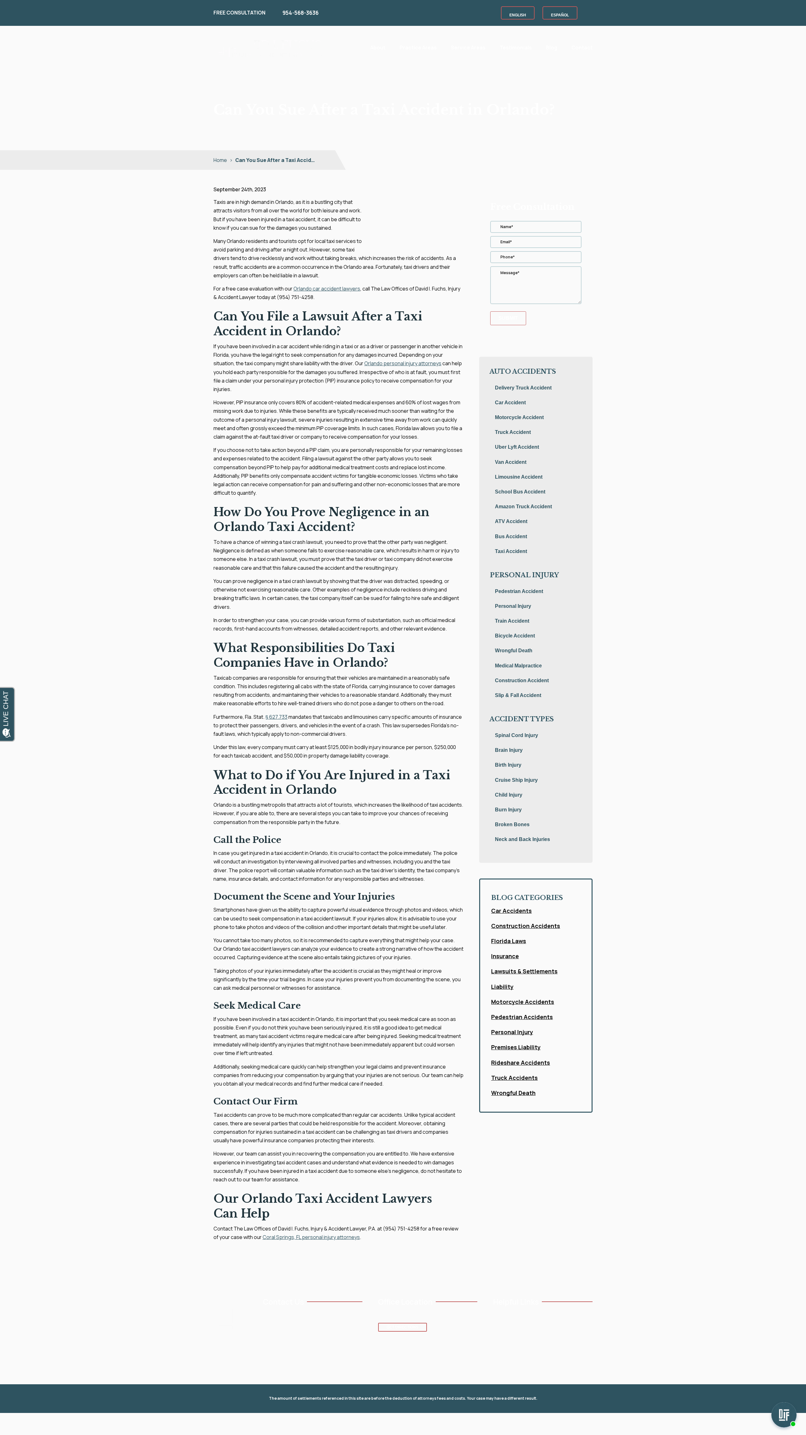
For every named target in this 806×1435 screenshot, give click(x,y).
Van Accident (510, 462)
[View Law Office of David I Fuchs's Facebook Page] (266, 1340)
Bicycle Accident (515, 635)
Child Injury (508, 795)
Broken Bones (512, 824)
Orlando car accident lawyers (326, 288)
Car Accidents (511, 910)
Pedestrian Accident (519, 591)
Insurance (505, 956)
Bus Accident (511, 536)
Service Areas (468, 47)
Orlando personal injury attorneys (402, 363)
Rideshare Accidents (520, 1062)
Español (560, 15)
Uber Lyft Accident (517, 447)
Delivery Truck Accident (523, 387)
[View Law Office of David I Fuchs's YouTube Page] (276, 1340)
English (517, 15)
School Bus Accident (520, 491)
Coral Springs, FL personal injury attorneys (311, 1237)
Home (352, 47)
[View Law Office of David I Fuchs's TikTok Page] (315, 1340)
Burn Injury (508, 809)
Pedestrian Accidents (522, 1017)
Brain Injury (509, 750)
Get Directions (402, 1327)
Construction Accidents (525, 926)
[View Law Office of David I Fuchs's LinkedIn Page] (295, 1340)
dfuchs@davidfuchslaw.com (297, 1326)
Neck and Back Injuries (522, 839)
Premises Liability (516, 1047)
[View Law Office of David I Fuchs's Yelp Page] (305, 1340)
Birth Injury (508, 765)
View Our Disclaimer (373, 1423)
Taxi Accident (511, 551)
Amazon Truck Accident (523, 506)
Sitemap (443, 1423)
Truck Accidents (514, 1077)
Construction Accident (522, 680)
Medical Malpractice (518, 665)
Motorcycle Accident (519, 417)
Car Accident (510, 402)
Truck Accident (513, 432)
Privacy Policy (414, 1423)
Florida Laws (508, 941)
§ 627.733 (276, 716)
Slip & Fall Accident (518, 695)
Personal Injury (513, 606)
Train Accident (512, 621)
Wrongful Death (513, 650)
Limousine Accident (518, 477)
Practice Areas (418, 47)
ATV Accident (511, 521)
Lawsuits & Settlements (524, 971)
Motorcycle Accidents (522, 1002)
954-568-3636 (300, 12)
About (377, 47)
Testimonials (516, 47)
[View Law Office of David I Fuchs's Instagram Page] (285, 1340)
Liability (502, 986)
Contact (582, 47)
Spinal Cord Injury (516, 735)
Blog (551, 47)
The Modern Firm (576, 1423)
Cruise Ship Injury (516, 780)
